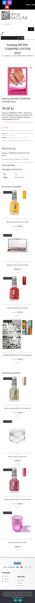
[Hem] (2, 56)
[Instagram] (9, 2)
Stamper (4, 453)
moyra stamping (20, 137)
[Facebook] (4, 2)
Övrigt (17, 133)
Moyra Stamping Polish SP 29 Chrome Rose (17, 499)
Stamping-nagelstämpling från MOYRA (24, 219)
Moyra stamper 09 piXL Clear (17, 542)
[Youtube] (7, 7)
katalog (9, 137)
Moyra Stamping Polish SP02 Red (17, 308)
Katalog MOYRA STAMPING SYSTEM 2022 (23, 56)
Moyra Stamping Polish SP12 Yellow (17, 222)
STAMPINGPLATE (6, 353)
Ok (15, 600)
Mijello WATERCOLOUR (8, 261)
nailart (26, 137)
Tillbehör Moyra (10, 453)
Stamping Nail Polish (8, 218)
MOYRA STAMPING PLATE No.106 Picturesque (17, 355)
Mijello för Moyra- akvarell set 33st (17, 265)
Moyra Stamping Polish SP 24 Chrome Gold (17, 408)
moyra (13, 137)
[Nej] (33, 596)
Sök (31, 29)
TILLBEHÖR (12, 135)
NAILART (15, 218)
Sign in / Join (30, 5)
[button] (19, 38)
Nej (20, 600)
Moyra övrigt (11, 133)
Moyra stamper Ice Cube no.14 (17, 456)
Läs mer (17, 229)
